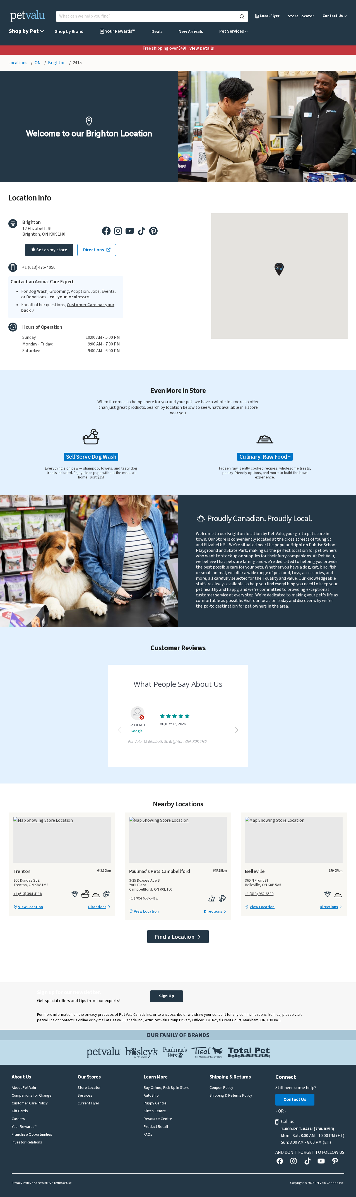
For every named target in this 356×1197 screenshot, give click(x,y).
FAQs (148, 1134)
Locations (18, 63)
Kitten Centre (155, 1111)
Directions (97, 907)
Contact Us (294, 1099)
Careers (18, 1119)
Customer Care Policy (30, 1103)
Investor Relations (27, 1142)
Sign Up (166, 996)
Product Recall (156, 1127)
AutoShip (151, 1095)
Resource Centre (158, 1119)
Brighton (57, 63)
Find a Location (175, 936)
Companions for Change (32, 1095)
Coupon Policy (221, 1087)
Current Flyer (88, 1103)
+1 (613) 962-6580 (259, 894)
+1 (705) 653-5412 (143, 898)
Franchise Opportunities (32, 1134)
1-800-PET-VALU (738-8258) (307, 1129)
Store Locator (301, 16)
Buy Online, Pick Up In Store (166, 1087)
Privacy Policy (21, 1183)
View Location (30, 907)
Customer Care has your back (67, 307)
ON (38, 63)
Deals (156, 31)
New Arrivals (191, 31)
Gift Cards (20, 1111)
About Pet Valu (24, 1087)
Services (85, 1095)
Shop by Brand (69, 31)
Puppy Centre (155, 1103)
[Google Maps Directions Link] (62, 820)
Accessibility (42, 1183)
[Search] (242, 16)
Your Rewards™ (24, 1127)
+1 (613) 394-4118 (27, 894)
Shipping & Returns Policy (231, 1095)
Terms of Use (62, 1183)
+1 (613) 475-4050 (39, 267)
